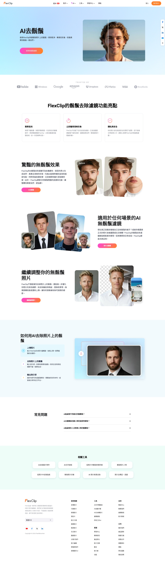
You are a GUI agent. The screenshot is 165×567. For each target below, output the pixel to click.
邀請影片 (74, 535)
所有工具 (97, 520)
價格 (99, 3)
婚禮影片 (74, 524)
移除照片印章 (69, 475)
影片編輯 (74, 543)
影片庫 (96, 551)
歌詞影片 (74, 528)
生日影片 (74, 532)
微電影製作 (74, 547)
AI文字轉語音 (98, 505)
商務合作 (121, 539)
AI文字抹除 (68, 465)
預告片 (73, 516)
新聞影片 (74, 512)
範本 (54, 3)
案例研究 (97, 535)
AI (73, 3)
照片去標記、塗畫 (121, 475)
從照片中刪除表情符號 (94, 465)
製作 (64, 3)
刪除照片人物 (122, 465)
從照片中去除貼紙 (43, 475)
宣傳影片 (74, 505)
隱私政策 (121, 555)
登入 (147, 3)
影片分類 (97, 543)
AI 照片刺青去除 (94, 475)
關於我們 (121, 528)
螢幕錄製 (97, 516)
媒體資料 (121, 543)
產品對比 (97, 539)
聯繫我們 (121, 509)
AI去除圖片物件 (44, 465)
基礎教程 (121, 512)
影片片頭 (74, 520)
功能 (95, 555)
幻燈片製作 (74, 539)
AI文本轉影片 (98, 512)
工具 (80, 3)
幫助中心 (121, 505)
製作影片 (156, 3)
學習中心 (90, 3)
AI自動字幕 (97, 509)
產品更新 (121, 532)
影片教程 (121, 516)
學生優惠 (121, 551)
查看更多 (74, 551)
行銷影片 (74, 509)
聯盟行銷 (121, 535)
